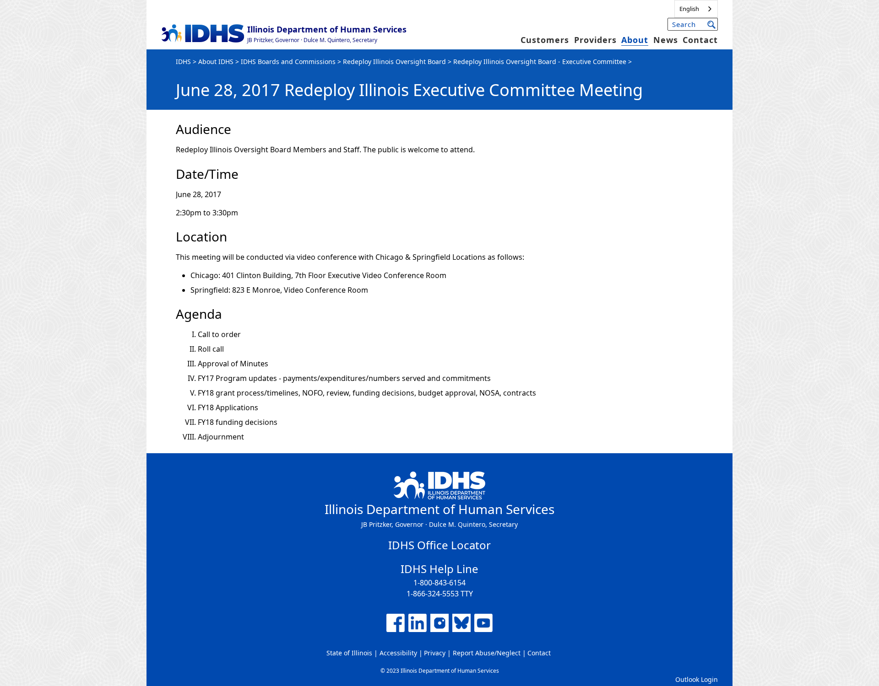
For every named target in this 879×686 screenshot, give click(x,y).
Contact (700, 39)
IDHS (183, 61)
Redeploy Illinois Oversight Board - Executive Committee (539, 61)
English (689, 9)
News (665, 39)
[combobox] (696, 9)
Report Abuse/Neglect (487, 652)
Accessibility (398, 652)
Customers (545, 39)
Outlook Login (696, 679)
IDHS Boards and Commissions (288, 61)
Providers (595, 39)
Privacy (434, 652)
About (634, 39)
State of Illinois (349, 652)
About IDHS (215, 61)
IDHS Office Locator (439, 544)
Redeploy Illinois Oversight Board (394, 61)
